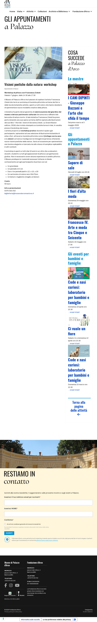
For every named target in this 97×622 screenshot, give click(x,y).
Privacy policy (8, 611)
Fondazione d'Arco (81, 11)
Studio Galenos (88, 611)
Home (12, 11)
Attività (30, 11)
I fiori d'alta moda (77, 193)
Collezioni (42, 11)
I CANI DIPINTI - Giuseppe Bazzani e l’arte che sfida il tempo (79, 108)
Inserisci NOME (10, 508)
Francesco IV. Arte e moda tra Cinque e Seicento (78, 229)
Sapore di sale (75, 165)
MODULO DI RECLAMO (12, 599)
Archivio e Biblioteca (58, 11)
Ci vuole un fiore (76, 331)
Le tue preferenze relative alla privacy (57, 619)
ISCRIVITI (9, 533)
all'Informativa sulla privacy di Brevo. (47, 540)
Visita (19, 11)
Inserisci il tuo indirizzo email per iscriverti (22, 497)
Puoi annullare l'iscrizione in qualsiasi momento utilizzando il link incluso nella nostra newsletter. (26, 528)
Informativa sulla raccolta (30, 619)
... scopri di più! (74, 128)
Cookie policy (18, 611)
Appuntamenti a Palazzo (11, 89)
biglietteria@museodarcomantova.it (19, 193)
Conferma (8, 520)
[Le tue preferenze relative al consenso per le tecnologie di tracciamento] (3, 618)
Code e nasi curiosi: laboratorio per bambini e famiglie (78, 292)
